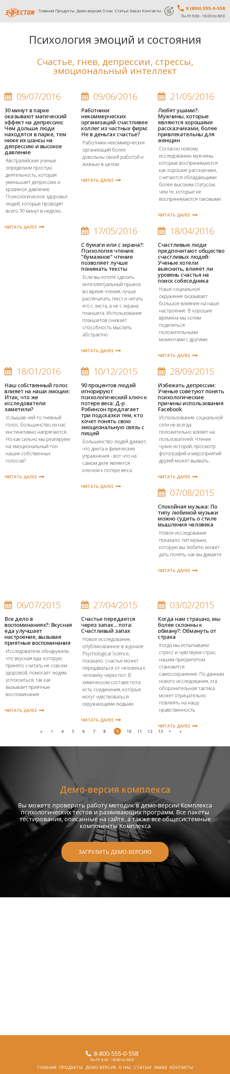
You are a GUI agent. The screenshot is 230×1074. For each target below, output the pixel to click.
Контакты (151, 10)
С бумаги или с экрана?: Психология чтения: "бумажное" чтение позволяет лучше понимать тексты (112, 256)
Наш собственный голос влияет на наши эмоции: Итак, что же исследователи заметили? (36, 397)
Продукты (65, 10)
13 (160, 731)
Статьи (121, 10)
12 (150, 731)
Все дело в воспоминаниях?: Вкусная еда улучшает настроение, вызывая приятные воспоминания (38, 630)
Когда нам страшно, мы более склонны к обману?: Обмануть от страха (189, 627)
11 (139, 731)
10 (129, 731)
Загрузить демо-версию (115, 851)
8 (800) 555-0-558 (205, 8)
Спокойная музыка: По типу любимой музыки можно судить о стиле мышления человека (188, 515)
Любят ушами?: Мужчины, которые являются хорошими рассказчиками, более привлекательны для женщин (187, 125)
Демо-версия (88, 10)
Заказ (135, 10)
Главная (46, 10)
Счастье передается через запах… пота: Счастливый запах (108, 624)
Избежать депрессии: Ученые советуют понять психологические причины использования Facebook (191, 397)
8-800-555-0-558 (116, 1053)
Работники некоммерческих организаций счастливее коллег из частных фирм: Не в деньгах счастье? (114, 122)
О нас (107, 10)
